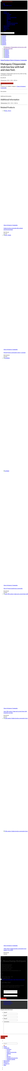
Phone (5, 1018)
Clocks (8, 16)
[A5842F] (3, 37)
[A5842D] (3, 40)
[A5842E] (3, 38)
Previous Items (7, 1001)
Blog (5, 30)
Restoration (7, 26)
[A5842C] (3, 41)
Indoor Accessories (11, 17)
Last (19, 992)
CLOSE (2, 1038)
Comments (6, 1021)
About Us (6, 27)
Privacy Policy (7, 1004)
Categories (6, 13)
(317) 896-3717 (8, 5)
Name (5, 989)
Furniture (9, 14)
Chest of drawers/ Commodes (18, 60)
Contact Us (6, 28)
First (19, 991)
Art (7, 20)
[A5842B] (3, 43)
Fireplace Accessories (12, 23)
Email (5, 994)
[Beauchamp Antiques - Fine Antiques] (7, 1)
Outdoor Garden (11, 24)
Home (5, 11)
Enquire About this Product (7, 83)
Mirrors (9, 21)
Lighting (9, 18)
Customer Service (8, 1002)
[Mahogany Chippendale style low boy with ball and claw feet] (3, 36)
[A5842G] (3, 44)
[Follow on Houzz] (4, 4)
